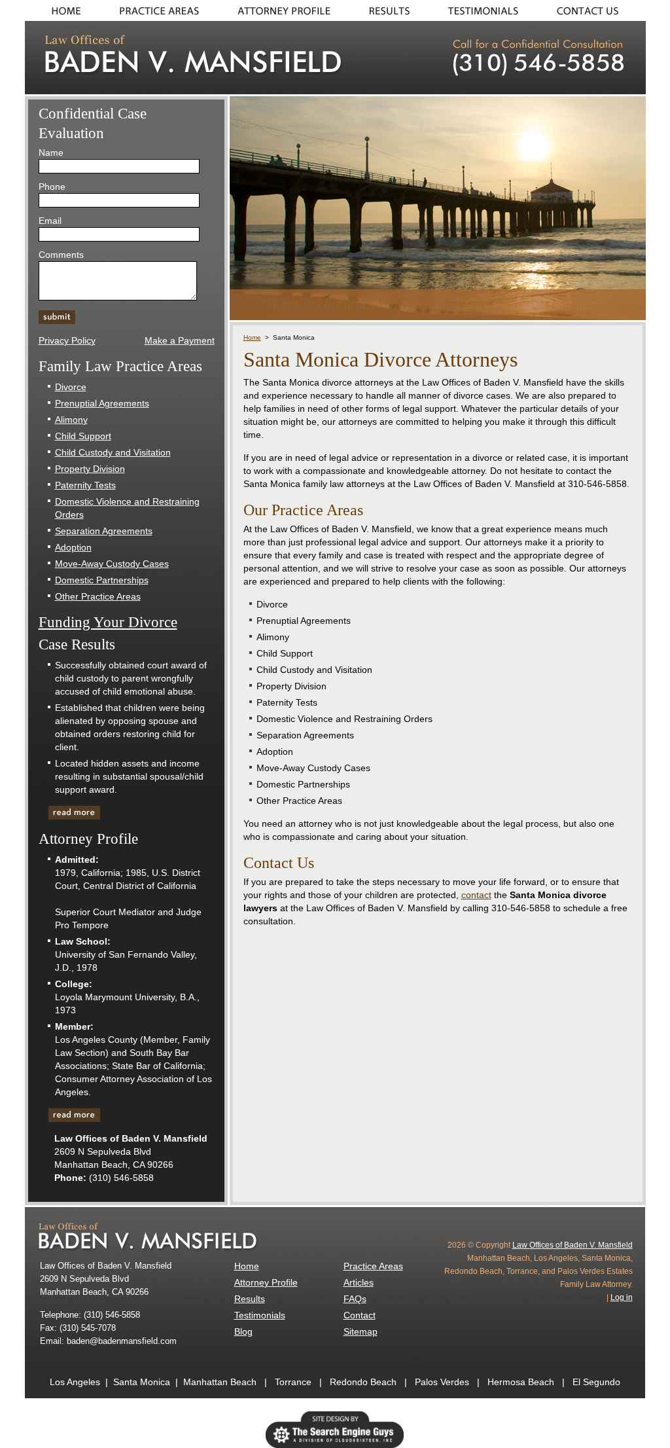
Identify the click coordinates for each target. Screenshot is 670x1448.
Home (62, 10)
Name (51, 152)
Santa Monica (141, 1382)
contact (476, 895)
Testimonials (484, 10)
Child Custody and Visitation (113, 452)
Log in (621, 1297)
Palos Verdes (442, 1382)
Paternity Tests (85, 485)
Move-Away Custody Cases (112, 563)
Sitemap (361, 1331)
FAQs (355, 1299)
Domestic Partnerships (102, 580)
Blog (243, 1331)
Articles (359, 1282)
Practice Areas (159, 10)
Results (390, 10)
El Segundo (596, 1382)
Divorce (70, 387)
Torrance (293, 1382)
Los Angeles (75, 1382)
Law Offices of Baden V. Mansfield (572, 1245)
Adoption (73, 547)
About (283, 10)
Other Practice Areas (98, 596)
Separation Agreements (103, 531)
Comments (61, 254)
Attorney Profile (266, 1282)
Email (50, 220)
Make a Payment (180, 340)
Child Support (83, 436)
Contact (592, 10)
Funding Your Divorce (108, 622)
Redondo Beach (363, 1382)
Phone (52, 186)
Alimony (71, 419)
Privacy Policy (67, 340)
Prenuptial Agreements (102, 403)
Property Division (90, 468)
